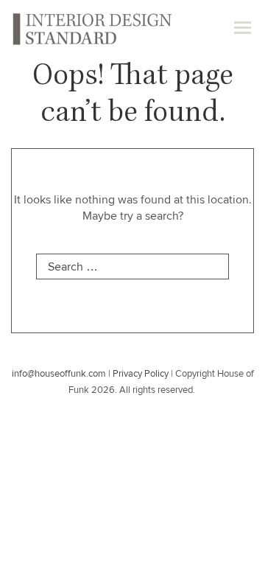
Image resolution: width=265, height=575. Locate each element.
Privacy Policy (141, 374)
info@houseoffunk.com (59, 374)
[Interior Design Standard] (91, 28)
